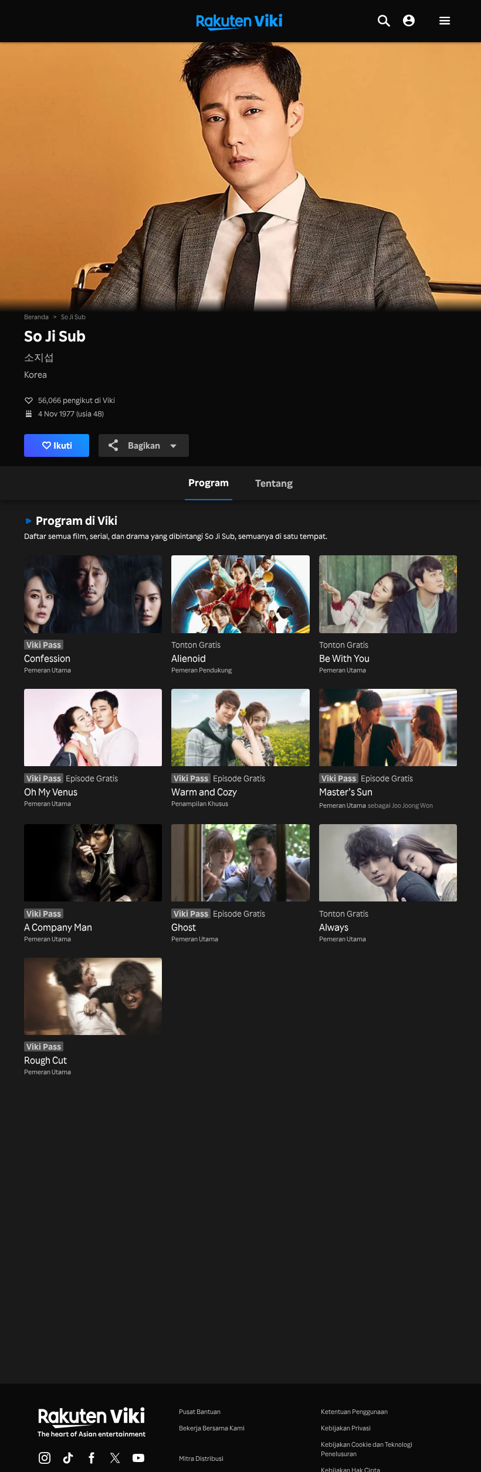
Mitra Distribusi (201, 1458)
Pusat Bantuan (200, 1411)
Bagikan (144, 445)
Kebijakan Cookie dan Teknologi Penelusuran (366, 1449)
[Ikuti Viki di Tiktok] (68, 1461)
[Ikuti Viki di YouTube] (138, 1461)
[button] (444, 21)
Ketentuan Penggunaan (354, 1411)
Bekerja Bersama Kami (212, 1427)
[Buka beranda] (239, 21)
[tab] (208, 483)
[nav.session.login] (408, 21)
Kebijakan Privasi (346, 1427)
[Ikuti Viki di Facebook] (91, 1461)
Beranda (36, 316)
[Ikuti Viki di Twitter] (115, 1461)
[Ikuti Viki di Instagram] (45, 1461)
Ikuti (62, 445)
